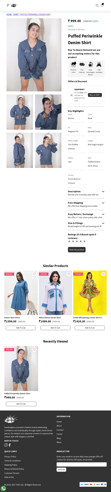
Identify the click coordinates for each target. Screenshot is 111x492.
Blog (59, 438)
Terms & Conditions (12, 460)
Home (59, 421)
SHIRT (16, 14)
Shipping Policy (10, 465)
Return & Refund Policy (14, 469)
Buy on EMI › (95, 95)
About (59, 425)
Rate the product (77, 250)
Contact (60, 430)
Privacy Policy (10, 456)
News (59, 442)
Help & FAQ (9, 477)
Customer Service (11, 473)
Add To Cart (21, 328)
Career (59, 434)
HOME (9, 14)
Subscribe (61, 470)
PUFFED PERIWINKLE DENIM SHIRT (35, 14)
